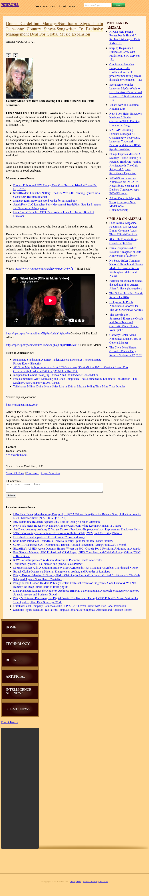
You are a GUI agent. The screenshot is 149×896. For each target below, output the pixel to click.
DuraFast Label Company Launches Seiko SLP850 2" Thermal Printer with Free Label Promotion (69, 606)
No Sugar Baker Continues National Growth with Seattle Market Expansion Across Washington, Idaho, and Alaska (126, 268)
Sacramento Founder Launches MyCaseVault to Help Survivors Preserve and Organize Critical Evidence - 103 (125, 92)
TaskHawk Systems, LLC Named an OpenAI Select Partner (47, 564)
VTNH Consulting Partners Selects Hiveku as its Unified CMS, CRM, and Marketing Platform (67, 533)
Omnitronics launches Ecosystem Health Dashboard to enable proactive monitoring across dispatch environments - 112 (125, 71)
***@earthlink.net (16, 454)
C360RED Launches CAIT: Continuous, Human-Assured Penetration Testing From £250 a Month (69, 544)
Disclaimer (32, 473)
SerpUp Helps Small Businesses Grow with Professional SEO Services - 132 (125, 53)
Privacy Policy (75, 882)
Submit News (18, 709)
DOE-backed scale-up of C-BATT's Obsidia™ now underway (49, 537)
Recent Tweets (9, 722)
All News (14, 693)
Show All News (15, 473)
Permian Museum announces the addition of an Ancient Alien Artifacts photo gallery (125, 284)
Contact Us (103, 882)
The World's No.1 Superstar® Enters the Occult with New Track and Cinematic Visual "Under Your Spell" (126, 322)
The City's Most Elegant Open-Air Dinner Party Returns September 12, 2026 (125, 351)
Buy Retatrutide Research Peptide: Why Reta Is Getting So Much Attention (56, 522)
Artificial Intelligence (18, 682)
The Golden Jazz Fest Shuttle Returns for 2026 (126, 295)
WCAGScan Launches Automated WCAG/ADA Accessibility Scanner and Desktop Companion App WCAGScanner (124, 185)
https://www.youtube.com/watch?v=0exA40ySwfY (44, 268)
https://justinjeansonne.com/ (22, 404)
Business (14, 660)
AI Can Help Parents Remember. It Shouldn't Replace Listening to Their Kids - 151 (124, 37)
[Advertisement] (20, 787)
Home (11, 627)
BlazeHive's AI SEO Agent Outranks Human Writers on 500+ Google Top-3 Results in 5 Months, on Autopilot (77, 548)
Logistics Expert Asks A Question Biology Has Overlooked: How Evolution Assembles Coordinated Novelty (75, 567)
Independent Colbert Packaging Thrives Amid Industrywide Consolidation (55, 375)
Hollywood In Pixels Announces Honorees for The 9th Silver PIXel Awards (126, 305)
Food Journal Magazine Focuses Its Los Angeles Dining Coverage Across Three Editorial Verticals (123, 228)
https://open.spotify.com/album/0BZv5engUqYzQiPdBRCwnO (42, 345)
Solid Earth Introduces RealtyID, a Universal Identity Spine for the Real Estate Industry (63, 541)
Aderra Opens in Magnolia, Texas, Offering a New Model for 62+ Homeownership (125, 203)
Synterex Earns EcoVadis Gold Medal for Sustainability (45, 200)
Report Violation (50, 473)
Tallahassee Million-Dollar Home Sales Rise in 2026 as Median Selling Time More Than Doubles (69, 386)
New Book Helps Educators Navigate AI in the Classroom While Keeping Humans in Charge (125, 119)
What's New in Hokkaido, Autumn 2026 (124, 106)
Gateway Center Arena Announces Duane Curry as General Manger (125, 338)
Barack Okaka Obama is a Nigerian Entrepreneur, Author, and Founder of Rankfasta (61, 571)
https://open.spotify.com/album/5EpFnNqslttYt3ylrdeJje (38, 333)
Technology (18, 644)
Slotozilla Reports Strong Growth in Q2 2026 (123, 241)
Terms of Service (90, 882)
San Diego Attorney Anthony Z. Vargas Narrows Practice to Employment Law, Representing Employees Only (76, 529)
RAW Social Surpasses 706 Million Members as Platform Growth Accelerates (57, 560)
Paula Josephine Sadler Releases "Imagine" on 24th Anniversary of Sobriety (125, 251)
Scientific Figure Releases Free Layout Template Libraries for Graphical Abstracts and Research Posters (72, 609)
